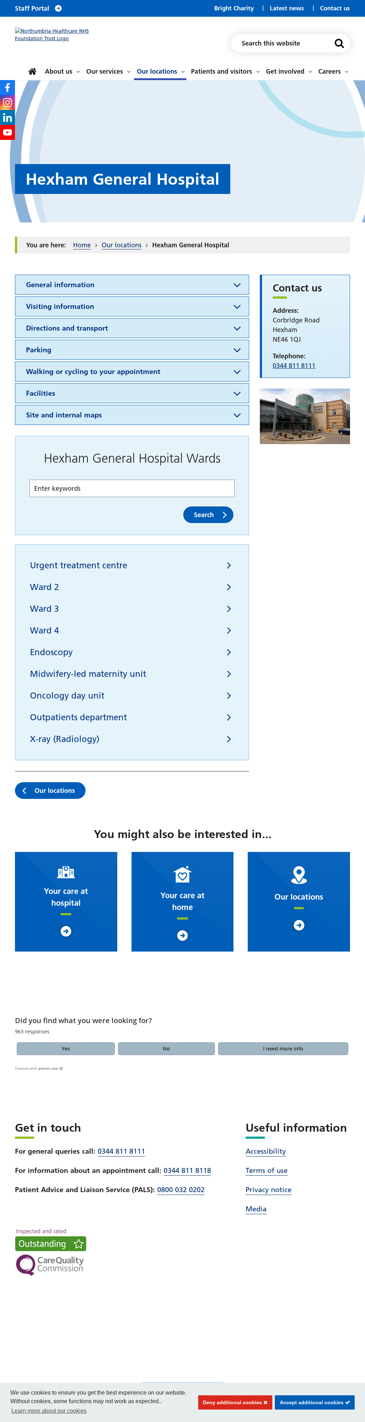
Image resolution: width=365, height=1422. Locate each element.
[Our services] (129, 71)
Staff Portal (32, 8)
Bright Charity (234, 8)
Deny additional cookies (231, 1402)
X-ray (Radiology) (64, 739)
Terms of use (267, 1170)
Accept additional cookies (310, 1402)
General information (60, 284)
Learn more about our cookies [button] (49, 1411)
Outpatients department (78, 717)
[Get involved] (310, 71)
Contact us (335, 8)
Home (82, 245)
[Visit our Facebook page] (7, 87)
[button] (66, 1048)
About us (58, 71)
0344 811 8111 (121, 1151)
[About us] (78, 71)
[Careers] (346, 71)
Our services (104, 71)
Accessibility (266, 1151)
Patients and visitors (221, 71)
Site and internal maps (64, 415)
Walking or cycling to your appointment (93, 371)
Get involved (285, 71)
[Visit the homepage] (60, 34)
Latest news (287, 8)
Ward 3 (44, 609)
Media (256, 1209)
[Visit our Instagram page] (7, 102)
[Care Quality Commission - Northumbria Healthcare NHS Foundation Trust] (50, 1252)
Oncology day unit (67, 695)
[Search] (339, 43)
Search (204, 515)
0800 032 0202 (181, 1189)
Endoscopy (51, 652)
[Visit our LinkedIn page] (7, 117)
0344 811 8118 (187, 1170)
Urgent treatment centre (78, 565)
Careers (329, 71)
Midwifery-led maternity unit (88, 674)
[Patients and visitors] (258, 71)
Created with (36, 1068)
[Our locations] (183, 71)
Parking (38, 350)
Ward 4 (44, 630)
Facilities (40, 393)
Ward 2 (44, 587)
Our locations (157, 71)
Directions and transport (67, 328)
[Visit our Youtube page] (7, 132)
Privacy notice (269, 1189)
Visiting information (60, 306)
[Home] (32, 71)
